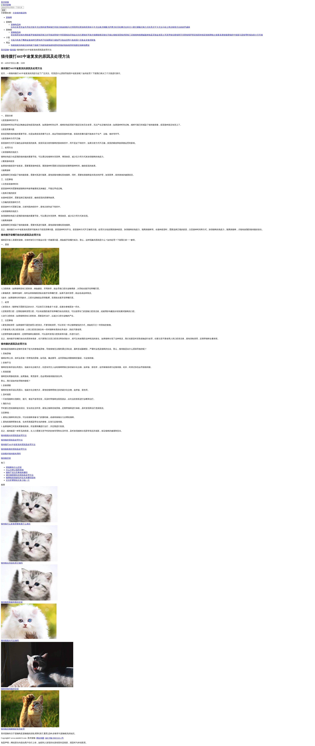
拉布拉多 (15, 27)
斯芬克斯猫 (183, 35)
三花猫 (132, 35)
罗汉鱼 (61, 40)
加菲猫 (71, 35)
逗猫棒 (81, 45)
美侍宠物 (5, 2)
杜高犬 (152, 27)
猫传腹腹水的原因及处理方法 (14, 435)
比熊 (40, 27)
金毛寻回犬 (27, 27)
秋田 (86, 27)
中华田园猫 (63, 35)
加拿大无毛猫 (257, 35)
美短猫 (20, 35)
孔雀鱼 (55, 40)
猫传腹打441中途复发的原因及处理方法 (18, 444)
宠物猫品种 (16, 32)
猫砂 (62, 45)
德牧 (66, 27)
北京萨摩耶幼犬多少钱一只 (18, 480)
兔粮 (50, 45)
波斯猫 (55, 35)
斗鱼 (72, 40)
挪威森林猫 (146, 35)
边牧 (172, 27)
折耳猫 (89, 35)
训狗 (25, 13)
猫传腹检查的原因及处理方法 (14, 449)
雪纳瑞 (49, 27)
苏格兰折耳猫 (46, 35)
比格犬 (100, 27)
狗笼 (58, 45)
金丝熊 (67, 40)
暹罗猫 (31, 35)
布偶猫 (26, 35)
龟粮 (46, 45)
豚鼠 (50, 40)
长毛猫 (108, 35)
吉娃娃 (181, 27)
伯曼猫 (175, 35)
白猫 (113, 35)
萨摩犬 (112, 27)
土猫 (216, 35)
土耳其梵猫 (167, 35)
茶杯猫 (201, 35)
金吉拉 (77, 35)
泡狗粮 (22, 45)
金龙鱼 (87, 40)
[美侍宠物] (6, 5)
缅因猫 (37, 35)
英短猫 (14, 35)
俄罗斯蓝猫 (193, 35)
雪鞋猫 (248, 35)
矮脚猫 (211, 35)
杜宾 (117, 27)
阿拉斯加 (80, 27)
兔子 (21, 40)
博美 (74, 27)
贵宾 (21, 27)
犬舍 (15, 13)
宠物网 (9, 17)
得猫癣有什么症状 (14, 467)
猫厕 (76, 45)
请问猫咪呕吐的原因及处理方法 (19, 475)
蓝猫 (206, 35)
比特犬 (128, 27)
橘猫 (97, 35)
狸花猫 (102, 35)
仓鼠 (13, 40)
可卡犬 (157, 27)
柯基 (44, 27)
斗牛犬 (94, 27)
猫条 (66, 45)
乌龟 (17, 40)
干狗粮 (41, 45)
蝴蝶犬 (106, 27)
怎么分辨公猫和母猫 (15, 470)
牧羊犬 (35, 27)
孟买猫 (154, 35)
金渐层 (159, 35)
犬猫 (93, 35)
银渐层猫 (119, 35)
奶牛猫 (234, 35)
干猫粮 (35, 45)
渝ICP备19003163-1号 (54, 738)
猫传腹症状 (6, 458)
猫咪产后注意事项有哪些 (17, 472)
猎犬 (176, 27)
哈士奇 (167, 27)
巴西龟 (37, 40)
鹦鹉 (25, 40)
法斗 (162, 27)
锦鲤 (32, 40)
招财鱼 (92, 40)
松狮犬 (122, 27)
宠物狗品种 (16, 24)
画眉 (76, 40)
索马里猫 (241, 35)
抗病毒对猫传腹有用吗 (11, 454)
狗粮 (13, 45)
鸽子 (42, 40)
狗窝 (54, 45)
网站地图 (40, 738)
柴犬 (58, 27)
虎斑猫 (126, 35)
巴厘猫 (83, 35)
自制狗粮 (28, 45)
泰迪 (62, 27)
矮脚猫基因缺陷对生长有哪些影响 (20, 478)
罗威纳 (187, 27)
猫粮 (17, 45)
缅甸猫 (138, 35)
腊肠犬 (140, 27)
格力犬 (146, 27)
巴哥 (54, 27)
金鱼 (29, 40)
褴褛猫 (228, 35)
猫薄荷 (71, 45)
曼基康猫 (221, 35)
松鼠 (46, 40)
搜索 (3, 10)
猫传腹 (20, 13)
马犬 (70, 27)
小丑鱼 (81, 40)
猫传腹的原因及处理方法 (12, 440)
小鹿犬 (134, 27)
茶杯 (90, 27)
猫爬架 (87, 45)
